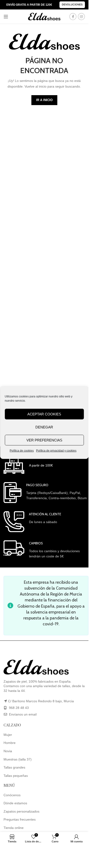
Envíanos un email (22, 714)
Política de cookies (22, 450)
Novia (8, 751)
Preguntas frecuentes (20, 819)
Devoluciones (72, 4)
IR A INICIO (44, 100)
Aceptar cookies (44, 414)
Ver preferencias (44, 440)
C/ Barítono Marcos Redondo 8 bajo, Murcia (41, 701)
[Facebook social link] (72, 16)
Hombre (10, 743)
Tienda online (14, 828)
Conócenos (12, 795)
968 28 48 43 (19, 708)
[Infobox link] (28, 464)
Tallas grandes (14, 767)
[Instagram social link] (81, 16)
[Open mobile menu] (6, 16)
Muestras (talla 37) (18, 759)
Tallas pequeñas (16, 776)
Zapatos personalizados (21, 811)
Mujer (8, 735)
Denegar (44, 427)
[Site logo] (44, 16)
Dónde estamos (15, 803)
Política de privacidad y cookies (56, 450)
